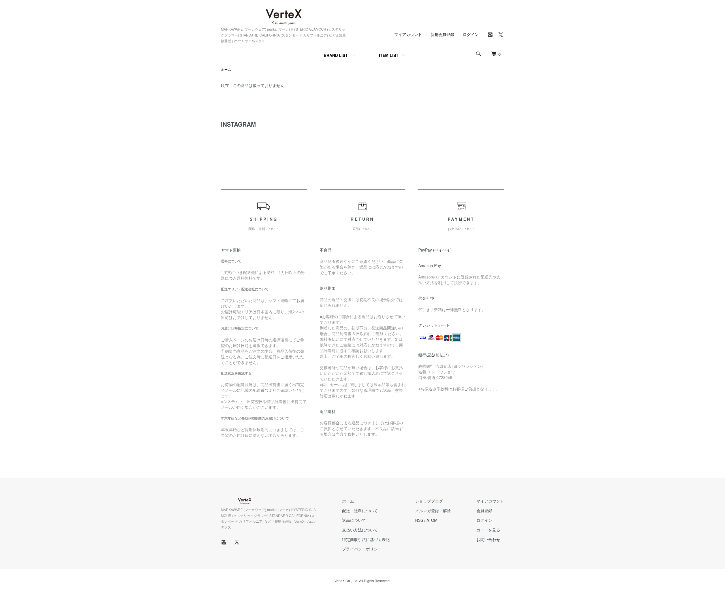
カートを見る (488, 530)
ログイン (471, 34)
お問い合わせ (488, 539)
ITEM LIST (388, 55)
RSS (419, 520)
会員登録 (484, 510)
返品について (354, 520)
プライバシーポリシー (362, 549)
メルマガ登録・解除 (433, 510)
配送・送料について (360, 510)
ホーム (226, 69)
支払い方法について (360, 530)
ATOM (432, 520)
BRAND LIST (336, 55)
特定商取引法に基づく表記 (366, 539)
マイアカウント (408, 34)
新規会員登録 (442, 34)
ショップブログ (429, 501)
